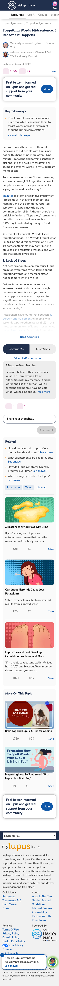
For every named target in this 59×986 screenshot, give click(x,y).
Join (55, 8)
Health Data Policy (13, 941)
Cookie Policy (10, 937)
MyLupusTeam (26, 5)
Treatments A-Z (11, 900)
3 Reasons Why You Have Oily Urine (26, 526)
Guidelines (38, 904)
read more (44, 391)
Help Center (9, 904)
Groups (42, 14)
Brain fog (8, 195)
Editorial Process (42, 908)
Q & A (31, 14)
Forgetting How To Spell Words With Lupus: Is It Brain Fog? (27, 776)
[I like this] (6, 71)
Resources (17, 14)
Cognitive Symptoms (38, 23)
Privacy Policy (10, 933)
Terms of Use (10, 929)
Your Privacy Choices (12, 947)
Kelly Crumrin (30, 56)
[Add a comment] (22, 71)
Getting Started (41, 900)
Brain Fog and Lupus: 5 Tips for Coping (28, 731)
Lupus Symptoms (13, 23)
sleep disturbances (14, 330)
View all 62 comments (28, 358)
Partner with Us (41, 916)
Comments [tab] (16, 349)
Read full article (29, 336)
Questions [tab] (43, 349)
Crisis (5, 908)
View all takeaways (19, 135)
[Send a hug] (20, 406)
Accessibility (39, 912)
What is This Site (42, 896)
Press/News (39, 920)
